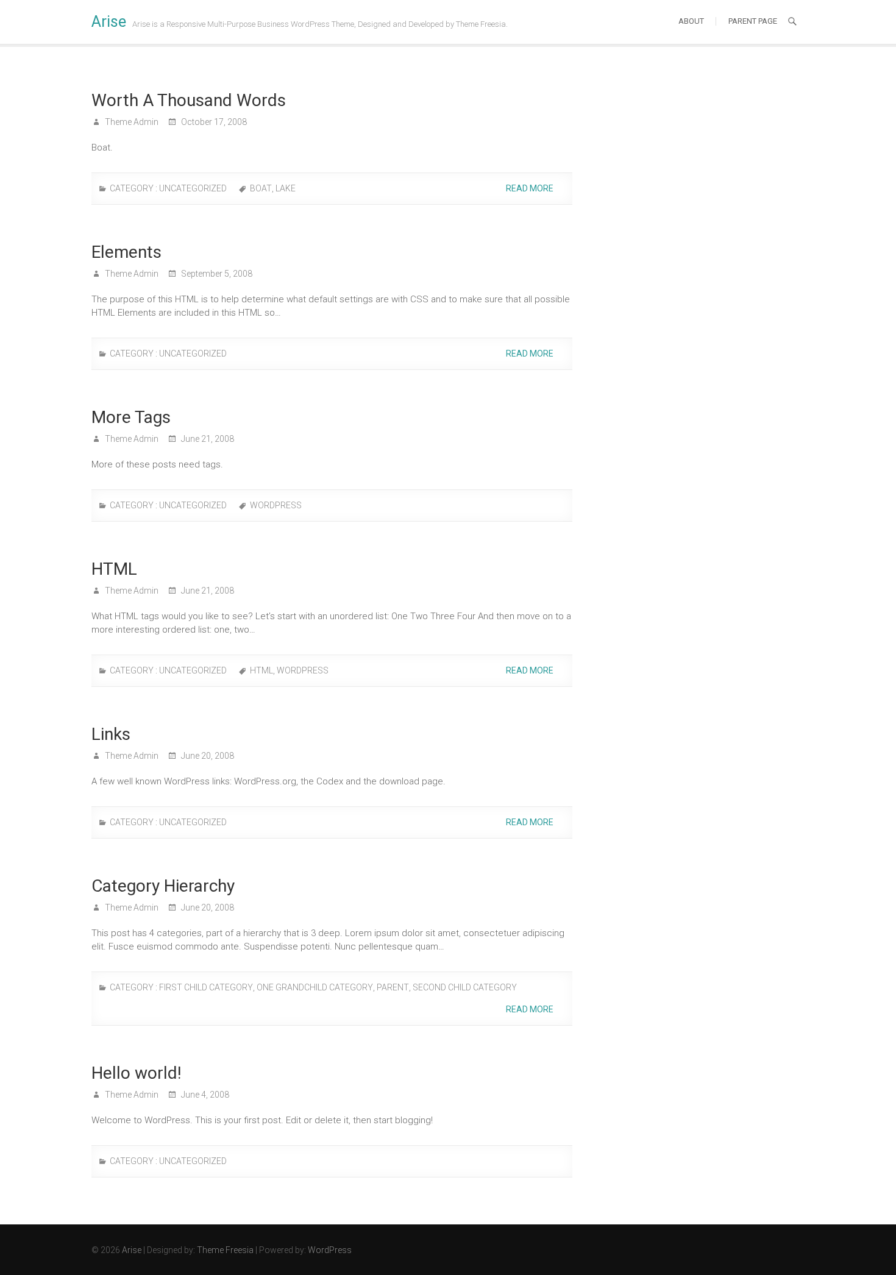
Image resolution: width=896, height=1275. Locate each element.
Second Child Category (465, 987)
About (691, 21)
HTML (114, 569)
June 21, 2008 (206, 439)
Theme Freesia (225, 1250)
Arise (108, 21)
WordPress (330, 1250)
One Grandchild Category (315, 987)
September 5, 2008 (215, 274)
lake (286, 188)
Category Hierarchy (163, 886)
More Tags (131, 417)
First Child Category (206, 987)
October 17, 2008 (213, 122)
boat (261, 188)
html (261, 670)
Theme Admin (130, 122)
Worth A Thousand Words (188, 100)
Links (110, 734)
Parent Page (752, 21)
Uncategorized (193, 188)
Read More (530, 188)
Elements (126, 252)
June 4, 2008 (204, 1094)
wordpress (276, 505)
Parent (393, 987)
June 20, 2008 (206, 756)
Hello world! (136, 1073)
